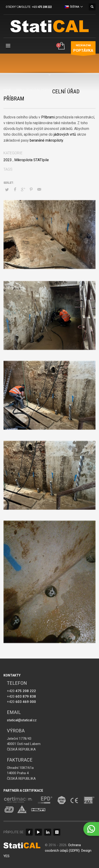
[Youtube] (38, 832)
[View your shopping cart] (61, 46)
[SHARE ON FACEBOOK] (15, 189)
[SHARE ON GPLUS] (23, 189)
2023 (7, 160)
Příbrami (48, 117)
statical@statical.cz (22, 720)
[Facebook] (29, 832)
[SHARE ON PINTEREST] (31, 189)
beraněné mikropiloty (46, 140)
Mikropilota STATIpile (31, 160)
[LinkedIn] (47, 832)
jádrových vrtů (65, 134)
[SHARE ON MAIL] (39, 189)
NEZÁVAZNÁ (83, 48)
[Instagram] (56, 832)
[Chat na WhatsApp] (91, 829)
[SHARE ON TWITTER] (6, 189)
